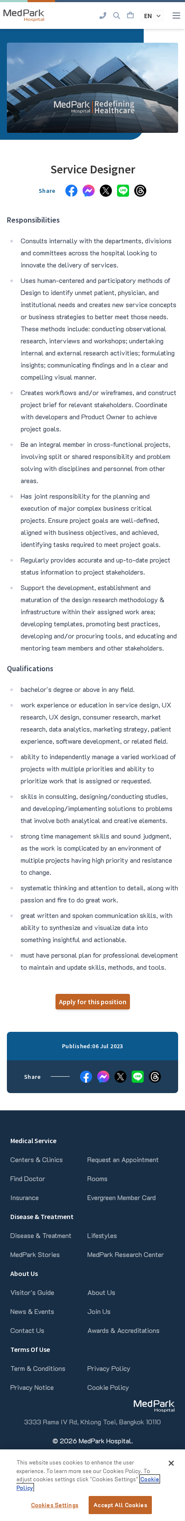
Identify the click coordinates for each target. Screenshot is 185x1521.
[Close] (171, 1463)
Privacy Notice (32, 1387)
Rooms (97, 1178)
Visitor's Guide (32, 1292)
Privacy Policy (108, 1368)
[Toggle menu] (176, 15)
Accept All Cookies (120, 1504)
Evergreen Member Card (121, 1197)
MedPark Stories (35, 1254)
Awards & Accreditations (123, 1330)
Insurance (24, 1197)
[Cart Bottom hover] (130, 15)
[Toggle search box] (116, 15)
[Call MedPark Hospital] (102, 15)
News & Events (32, 1311)
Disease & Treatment (40, 1235)
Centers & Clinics (36, 1159)
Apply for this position (92, 1001)
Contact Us (27, 1330)
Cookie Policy (108, 1387)
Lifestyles (102, 1235)
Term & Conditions (37, 1368)
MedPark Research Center (125, 1254)
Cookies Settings (54, 1504)
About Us (101, 1292)
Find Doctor (27, 1178)
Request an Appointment (123, 1159)
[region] (92, 1485)
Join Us (99, 1311)
